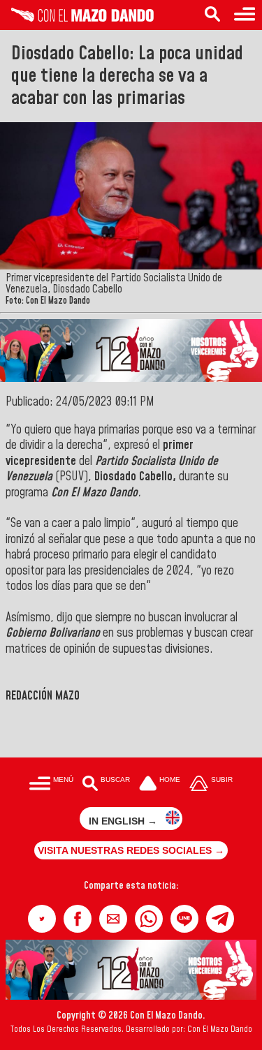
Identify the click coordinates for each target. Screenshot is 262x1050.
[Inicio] (77, 18)
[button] (42, 919)
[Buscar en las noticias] (212, 15)
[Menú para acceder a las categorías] (244, 15)
